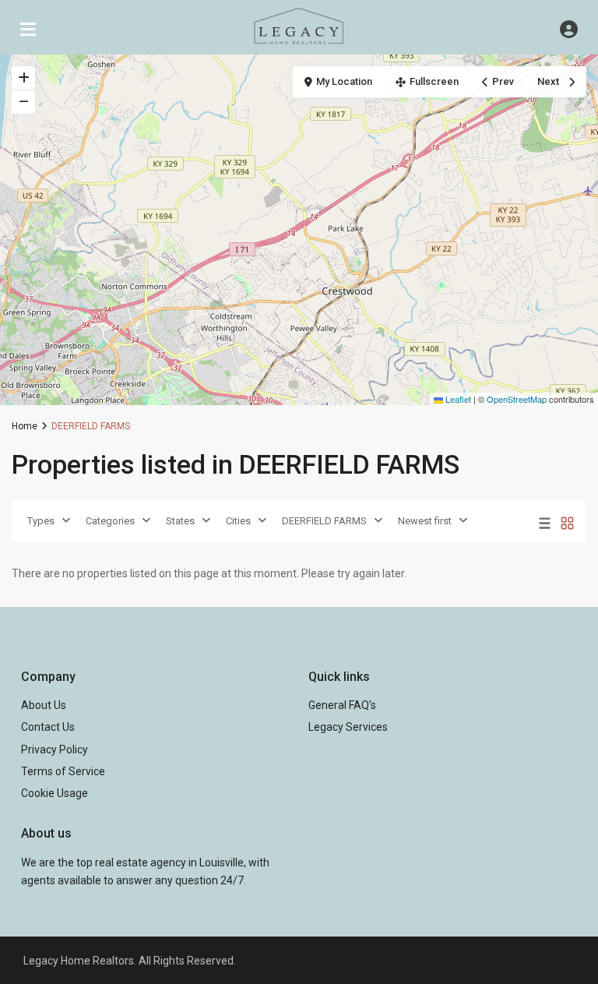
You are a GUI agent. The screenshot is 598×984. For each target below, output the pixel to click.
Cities (238, 521)
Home (24, 426)
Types (41, 521)
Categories (110, 521)
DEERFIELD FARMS (324, 521)
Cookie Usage (54, 793)
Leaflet (457, 399)
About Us (43, 705)
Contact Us (48, 727)
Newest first (425, 521)
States (180, 521)
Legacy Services (348, 727)
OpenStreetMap (517, 399)
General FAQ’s (342, 705)
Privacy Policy (54, 749)
